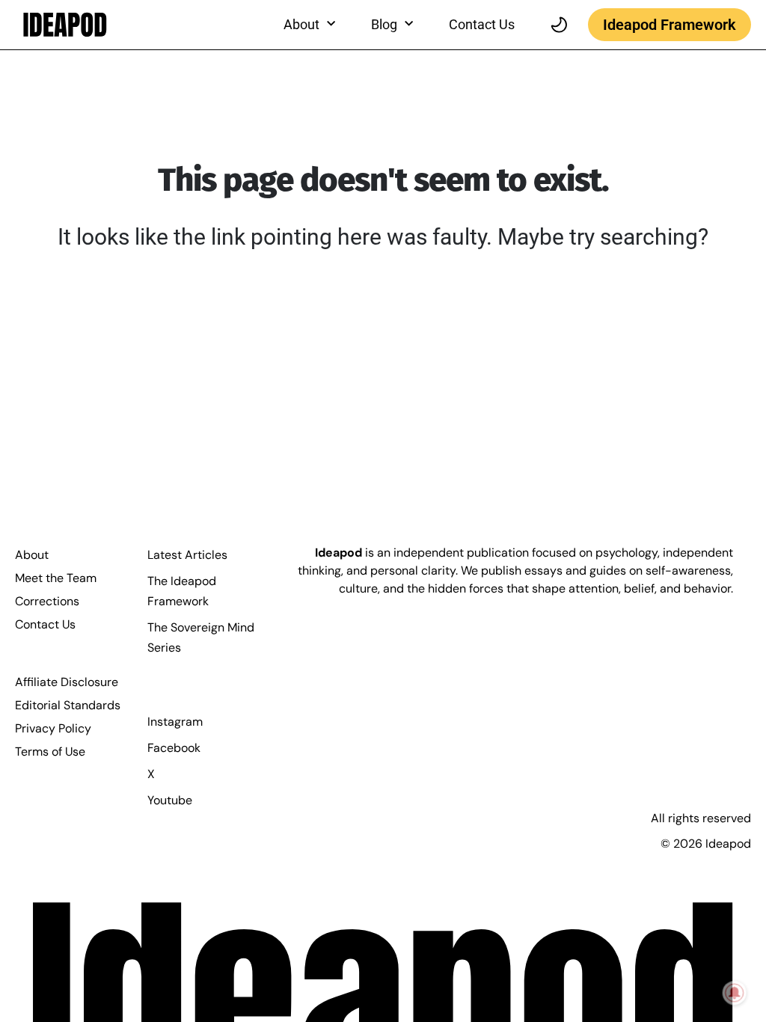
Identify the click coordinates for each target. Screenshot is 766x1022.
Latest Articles (187, 555)
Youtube (169, 800)
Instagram (175, 721)
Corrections (47, 601)
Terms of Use (50, 751)
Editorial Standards (67, 705)
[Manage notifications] (735, 993)
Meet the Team (55, 578)
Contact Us (482, 24)
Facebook (173, 748)
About (32, 555)
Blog (384, 24)
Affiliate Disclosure (66, 682)
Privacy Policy (53, 728)
